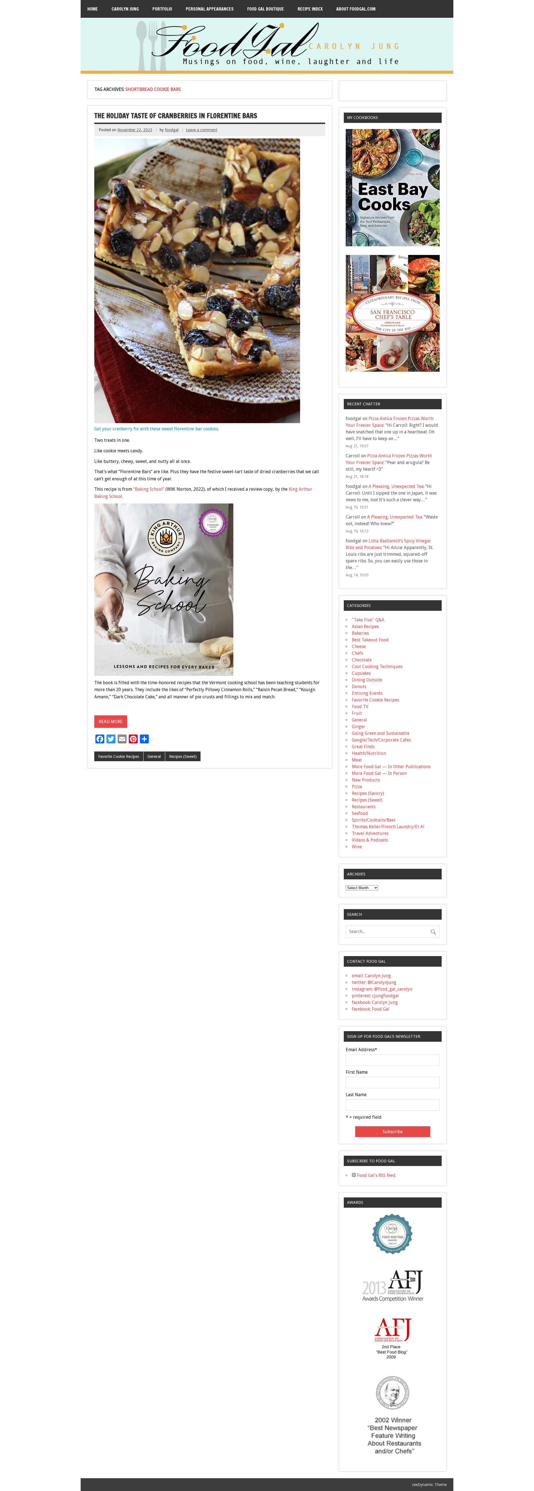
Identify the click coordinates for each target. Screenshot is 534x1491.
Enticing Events (367, 693)
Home (92, 9)
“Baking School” (148, 489)
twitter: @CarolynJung (374, 982)
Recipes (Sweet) (183, 756)
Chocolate (362, 660)
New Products (366, 780)
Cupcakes (361, 673)
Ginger (358, 726)
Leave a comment (201, 130)
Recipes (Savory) (368, 793)
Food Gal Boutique (265, 9)
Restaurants (363, 806)
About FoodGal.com (355, 9)
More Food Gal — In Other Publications (391, 766)
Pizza (357, 786)
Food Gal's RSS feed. (376, 1175)
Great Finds (363, 746)
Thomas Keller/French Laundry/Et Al (388, 826)
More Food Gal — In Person (379, 773)
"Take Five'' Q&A (368, 619)
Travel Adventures (370, 833)
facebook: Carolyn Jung (375, 1002)
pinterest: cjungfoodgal (375, 995)
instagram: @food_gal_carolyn (382, 989)
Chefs (357, 653)
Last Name (356, 1095)
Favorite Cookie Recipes (118, 756)
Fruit (357, 713)
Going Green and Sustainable (380, 733)
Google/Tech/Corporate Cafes (381, 740)
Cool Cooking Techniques (377, 666)
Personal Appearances (210, 9)
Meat (357, 760)
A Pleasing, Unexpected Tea (396, 486)
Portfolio (162, 9)
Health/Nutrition (369, 753)
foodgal (172, 130)
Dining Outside (367, 680)
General (154, 756)
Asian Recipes (365, 626)
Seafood (360, 813)
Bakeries (360, 633)
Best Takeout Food (370, 639)
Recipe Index (310, 9)
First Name (357, 1072)
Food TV (360, 706)
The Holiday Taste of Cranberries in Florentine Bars (175, 115)
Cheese (359, 646)
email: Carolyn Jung (371, 975)
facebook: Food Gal (370, 1009)
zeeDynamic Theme (429, 1484)
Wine (357, 846)
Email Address (361, 1050)
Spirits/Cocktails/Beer (374, 820)
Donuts (359, 686)
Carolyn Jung (125, 9)
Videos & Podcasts (370, 840)
